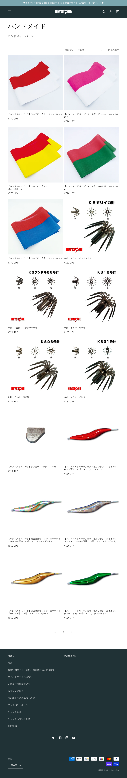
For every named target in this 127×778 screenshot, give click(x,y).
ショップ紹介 (14, 712)
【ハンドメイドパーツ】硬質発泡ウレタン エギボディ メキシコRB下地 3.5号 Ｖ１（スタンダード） (35, 540)
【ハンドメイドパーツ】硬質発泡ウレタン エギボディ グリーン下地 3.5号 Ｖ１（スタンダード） (91, 612)
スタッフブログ (16, 690)
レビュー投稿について (19, 683)
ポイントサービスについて (21, 676)
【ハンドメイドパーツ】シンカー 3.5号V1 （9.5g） (33, 466)
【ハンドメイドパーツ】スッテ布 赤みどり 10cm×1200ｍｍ (91, 187)
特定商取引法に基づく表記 (21, 698)
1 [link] (55, 631)
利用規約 (12, 726)
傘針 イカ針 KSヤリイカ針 (78, 258)
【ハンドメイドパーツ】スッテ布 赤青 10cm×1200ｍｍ (35, 258)
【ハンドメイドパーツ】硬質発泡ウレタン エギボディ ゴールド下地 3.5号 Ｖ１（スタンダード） (35, 612)
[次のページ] (71, 632)
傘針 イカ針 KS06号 (18, 397)
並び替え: (69, 50)
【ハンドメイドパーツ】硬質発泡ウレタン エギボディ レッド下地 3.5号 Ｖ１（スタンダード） (91, 468)
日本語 (14, 765)
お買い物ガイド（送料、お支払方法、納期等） (31, 669)
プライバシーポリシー (19, 705)
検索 (10, 662)
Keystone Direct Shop (111, 770)
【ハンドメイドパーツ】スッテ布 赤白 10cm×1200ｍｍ (35, 114)
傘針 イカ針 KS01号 (74, 397)
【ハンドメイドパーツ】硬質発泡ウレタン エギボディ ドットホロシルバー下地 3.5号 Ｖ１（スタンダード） (91, 540)
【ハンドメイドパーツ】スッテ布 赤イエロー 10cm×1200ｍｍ (31, 187)
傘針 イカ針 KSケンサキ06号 (22, 328)
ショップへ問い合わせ (19, 719)
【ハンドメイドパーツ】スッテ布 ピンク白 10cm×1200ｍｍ (91, 115)
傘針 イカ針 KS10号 (74, 328)
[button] (9, 11)
